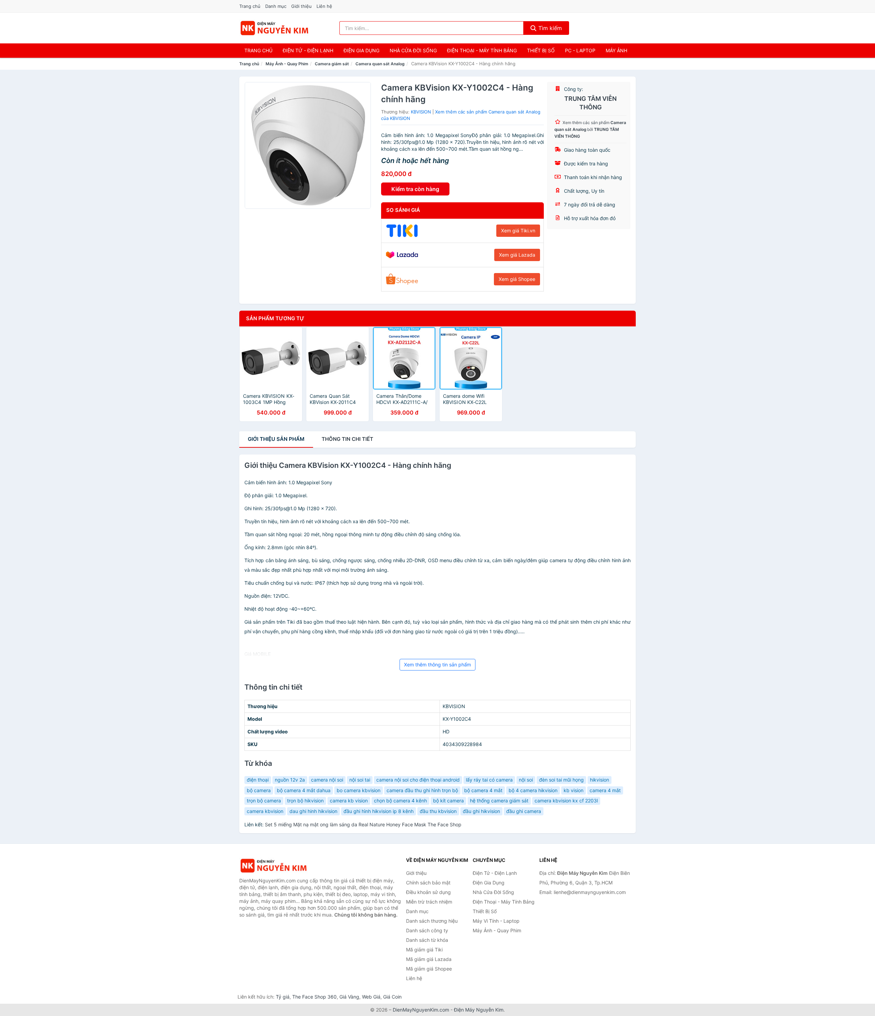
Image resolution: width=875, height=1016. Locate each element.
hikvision (599, 780)
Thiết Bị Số (541, 50)
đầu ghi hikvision (481, 811)
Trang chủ (249, 6)
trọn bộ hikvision (305, 800)
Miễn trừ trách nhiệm (429, 902)
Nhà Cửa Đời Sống (413, 50)
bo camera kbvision (358, 790)
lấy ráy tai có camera (489, 780)
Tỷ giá (283, 997)
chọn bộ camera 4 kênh (400, 800)
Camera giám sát (332, 63)
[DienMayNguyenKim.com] (274, 28)
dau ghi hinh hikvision (313, 811)
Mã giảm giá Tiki (424, 949)
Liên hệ (324, 6)
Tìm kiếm (549, 28)
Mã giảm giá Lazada (429, 959)
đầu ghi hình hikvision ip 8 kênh (379, 811)
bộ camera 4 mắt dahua (304, 790)
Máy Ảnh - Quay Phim (287, 63)
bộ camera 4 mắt (483, 790)
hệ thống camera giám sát (499, 800)
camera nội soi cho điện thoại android (418, 780)
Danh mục (275, 6)
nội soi (526, 780)
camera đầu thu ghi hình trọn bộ (422, 790)
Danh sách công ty (427, 930)
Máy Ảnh (616, 50)
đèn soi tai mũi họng (561, 780)
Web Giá (371, 997)
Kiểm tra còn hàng (415, 189)
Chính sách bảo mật (428, 882)
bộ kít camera (448, 800)
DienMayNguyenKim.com (421, 1010)
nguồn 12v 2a (290, 780)
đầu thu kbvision (438, 811)
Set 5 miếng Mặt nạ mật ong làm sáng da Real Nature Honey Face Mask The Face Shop (363, 824)
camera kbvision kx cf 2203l (566, 800)
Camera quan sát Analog (380, 63)
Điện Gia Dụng (361, 50)
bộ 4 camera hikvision (533, 790)
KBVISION (421, 111)
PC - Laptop (580, 50)
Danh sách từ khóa (427, 940)
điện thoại (258, 780)
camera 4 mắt (605, 790)
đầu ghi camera (523, 811)
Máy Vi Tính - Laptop (496, 921)
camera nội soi (327, 780)
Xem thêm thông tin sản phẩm (437, 664)
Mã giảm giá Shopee (429, 969)
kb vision (573, 790)
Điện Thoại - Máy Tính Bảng (482, 50)
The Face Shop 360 (314, 997)
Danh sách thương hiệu (432, 921)
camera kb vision (349, 800)
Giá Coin (392, 997)
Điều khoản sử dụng (428, 892)
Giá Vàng (349, 997)
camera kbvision (265, 811)
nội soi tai (359, 780)
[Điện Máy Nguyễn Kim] (273, 865)
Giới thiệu (301, 6)
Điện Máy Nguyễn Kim (478, 1010)
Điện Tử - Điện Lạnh (308, 50)
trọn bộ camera (264, 800)
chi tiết (347, 439)
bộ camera (259, 790)
